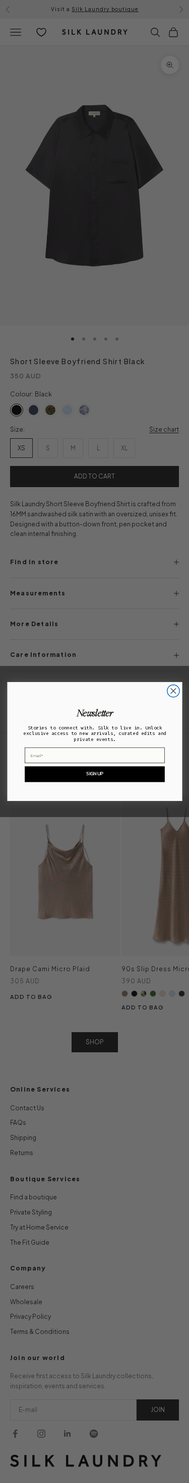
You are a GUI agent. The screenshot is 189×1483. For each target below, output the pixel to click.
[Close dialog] (173, 691)
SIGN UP (94, 774)
